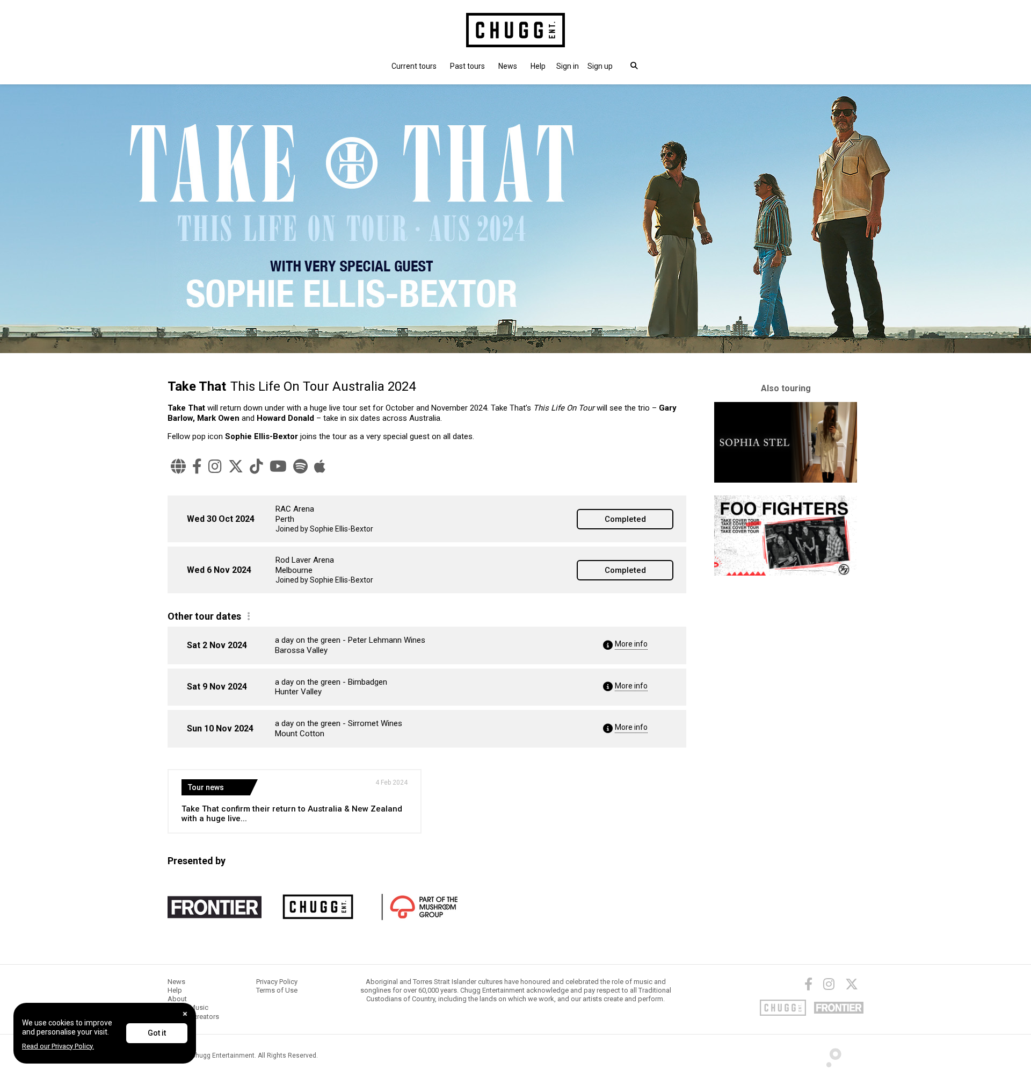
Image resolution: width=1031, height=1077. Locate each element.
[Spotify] (300, 466)
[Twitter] (851, 984)
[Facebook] (197, 466)
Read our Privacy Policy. (58, 1046)
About (177, 999)
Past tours (467, 66)
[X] (235, 466)
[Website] (178, 466)
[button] (567, 66)
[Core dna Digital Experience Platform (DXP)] (829, 1055)
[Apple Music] (319, 466)
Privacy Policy (276, 982)
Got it (157, 1033)
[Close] (185, 1013)
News (507, 66)
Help (538, 66)
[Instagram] (215, 466)
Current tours (414, 66)
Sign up (600, 66)
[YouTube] (278, 466)
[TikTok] (256, 466)
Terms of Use (276, 990)
